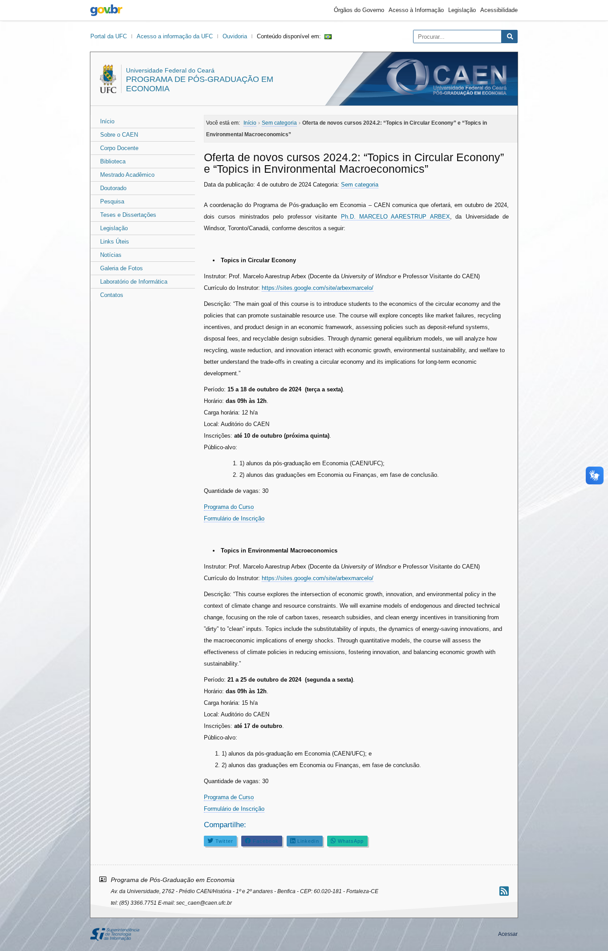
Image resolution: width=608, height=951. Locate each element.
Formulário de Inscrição (234, 518)
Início (107, 121)
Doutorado (113, 188)
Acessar (508, 934)
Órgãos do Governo (359, 10)
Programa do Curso (229, 507)
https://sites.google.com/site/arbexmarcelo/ (317, 287)
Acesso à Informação (416, 10)
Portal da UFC (108, 36)
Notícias (111, 255)
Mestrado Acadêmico (127, 174)
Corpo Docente (119, 148)
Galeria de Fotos (121, 268)
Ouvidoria (235, 36)
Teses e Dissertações (128, 214)
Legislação (462, 10)
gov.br (106, 10)
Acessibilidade (499, 10)
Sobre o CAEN (119, 134)
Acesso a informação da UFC (175, 36)
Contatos (111, 295)
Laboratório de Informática (133, 281)
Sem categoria (359, 184)
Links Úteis (114, 241)
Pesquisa (112, 201)
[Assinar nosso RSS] (504, 891)
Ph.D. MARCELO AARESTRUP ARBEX (395, 216)
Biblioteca (113, 161)
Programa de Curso (229, 797)
